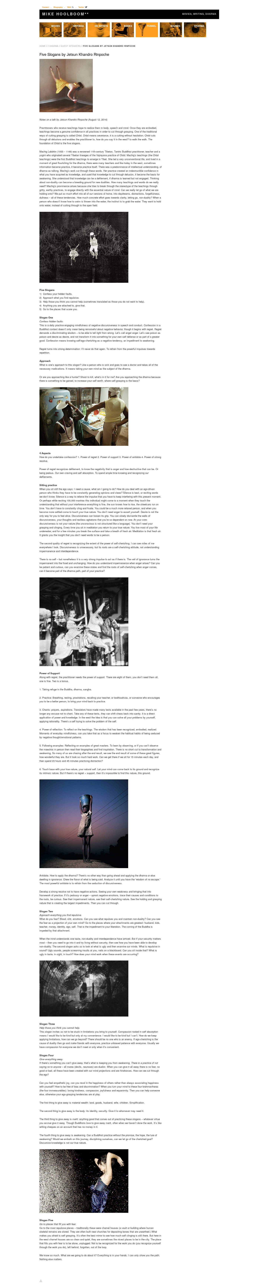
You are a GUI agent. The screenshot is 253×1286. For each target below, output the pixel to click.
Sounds (175, 26)
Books (128, 26)
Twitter (81, 7)
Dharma (199, 26)
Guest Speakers (71, 46)
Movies (55, 26)
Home (42, 46)
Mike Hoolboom (65, 13)
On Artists (101, 26)
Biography (58, 7)
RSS (69, 7)
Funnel (151, 26)
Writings (78, 26)
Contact (45, 7)
